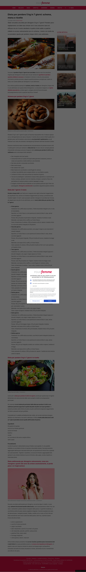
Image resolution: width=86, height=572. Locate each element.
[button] (43, 286)
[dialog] (43, 286)
